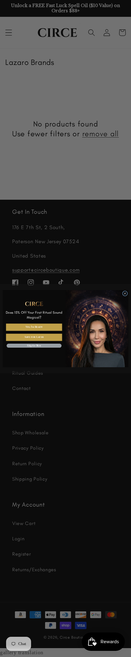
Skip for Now (34, 345)
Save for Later (34, 337)
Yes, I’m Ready (34, 327)
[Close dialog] (125, 293)
